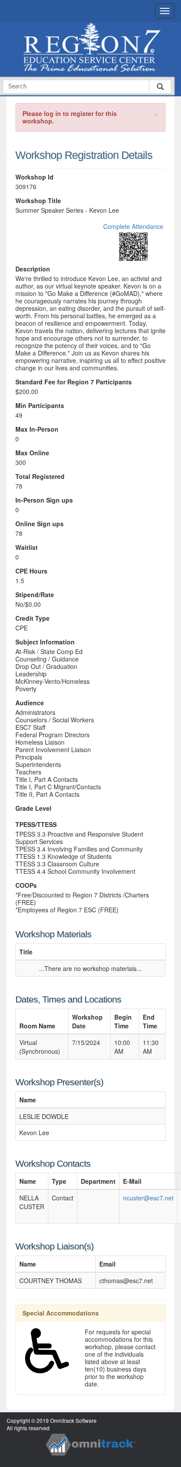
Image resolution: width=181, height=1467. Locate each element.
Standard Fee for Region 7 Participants (73, 382)
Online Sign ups (39, 524)
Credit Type (32, 618)
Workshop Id (34, 177)
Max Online (32, 453)
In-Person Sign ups (44, 500)
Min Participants (39, 405)
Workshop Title (38, 200)
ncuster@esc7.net (148, 1197)
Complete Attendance (133, 226)
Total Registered (40, 476)
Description (32, 269)
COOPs (26, 885)
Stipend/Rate (34, 594)
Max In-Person (36, 429)
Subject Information (45, 642)
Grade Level (33, 808)
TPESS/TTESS (36, 824)
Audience (29, 703)
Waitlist (26, 547)
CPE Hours (31, 571)
